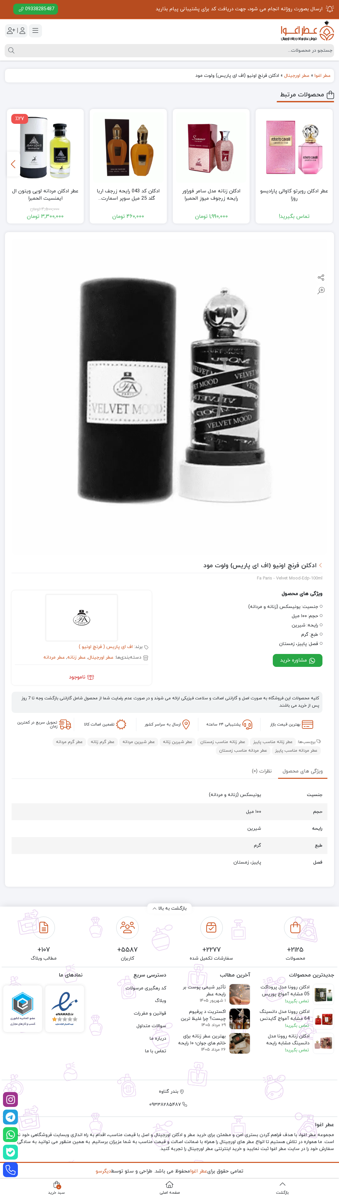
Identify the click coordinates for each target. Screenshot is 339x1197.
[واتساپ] (10, 1134)
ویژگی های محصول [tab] (303, 771)
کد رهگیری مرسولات (145, 988)
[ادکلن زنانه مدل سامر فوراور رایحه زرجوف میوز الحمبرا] (211, 147)
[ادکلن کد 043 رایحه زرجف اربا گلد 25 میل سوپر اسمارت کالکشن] (128, 147)
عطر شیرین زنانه (177, 742)
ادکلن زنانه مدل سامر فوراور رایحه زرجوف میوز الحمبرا (211, 195)
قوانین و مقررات (150, 1013)
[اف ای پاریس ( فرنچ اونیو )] (81, 618)
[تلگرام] (10, 1117)
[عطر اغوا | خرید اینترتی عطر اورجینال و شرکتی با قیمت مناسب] (307, 31)
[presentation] (13, 164)
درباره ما (158, 1038)
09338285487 (39, 9)
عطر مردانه (54, 657)
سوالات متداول (151, 1026)
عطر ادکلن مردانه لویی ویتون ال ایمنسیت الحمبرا (45, 195)
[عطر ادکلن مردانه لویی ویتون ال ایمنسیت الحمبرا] (45, 147)
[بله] (10, 1152)
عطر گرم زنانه (103, 742)
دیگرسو (103, 1171)
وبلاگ (160, 1001)
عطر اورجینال (297, 76)
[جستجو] (10, 50)
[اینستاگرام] (10, 1099)
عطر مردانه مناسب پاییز (296, 751)
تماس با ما (155, 1051)
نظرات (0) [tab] (262, 771)
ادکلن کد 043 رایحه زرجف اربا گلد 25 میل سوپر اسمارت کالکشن (128, 195)
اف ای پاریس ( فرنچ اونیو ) (106, 647)
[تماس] (10, 1169)
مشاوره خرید (294, 660)
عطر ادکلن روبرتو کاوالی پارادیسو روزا (294, 195)
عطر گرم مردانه (69, 742)
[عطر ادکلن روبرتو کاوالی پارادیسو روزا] (294, 147)
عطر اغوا (323, 76)
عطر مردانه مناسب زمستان (243, 751)
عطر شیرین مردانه (138, 742)
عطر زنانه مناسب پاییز (273, 742)
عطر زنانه (76, 657)
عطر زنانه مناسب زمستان (222, 742)
